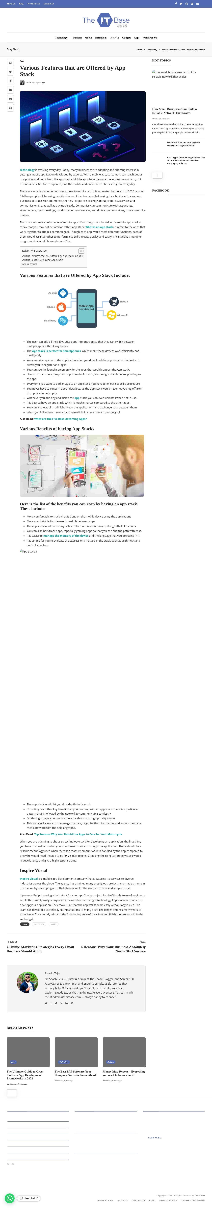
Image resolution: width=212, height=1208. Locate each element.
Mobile (88, 37)
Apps (136, 37)
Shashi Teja (59, 1080)
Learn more (154, 1138)
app (77, 398)
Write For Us (33, 3)
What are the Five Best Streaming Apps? (60, 419)
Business (77, 37)
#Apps (53, 924)
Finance (38, 1155)
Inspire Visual (29, 264)
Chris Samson (12, 1084)
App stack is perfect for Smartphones (56, 351)
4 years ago (22, 1084)
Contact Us (49, 3)
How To (114, 37)
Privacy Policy (168, 1200)
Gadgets (126, 37)
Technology (61, 37)
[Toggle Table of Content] (79, 251)
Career (38, 1137)
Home (139, 49)
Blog (21, 3)
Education (38, 1149)
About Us (11, 3)
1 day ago (165, 118)
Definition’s (101, 37)
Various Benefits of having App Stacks (42, 259)
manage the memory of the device (65, 535)
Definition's (38, 1143)
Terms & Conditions (193, 1200)
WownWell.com (160, 1174)
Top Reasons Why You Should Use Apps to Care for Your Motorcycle (78, 834)
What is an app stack (99, 227)
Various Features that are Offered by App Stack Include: (52, 255)
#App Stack (39, 924)
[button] (10, 1198)
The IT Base (199, 1195)
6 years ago (116, 1080)
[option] (28, 1062)
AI (38, 1118)
